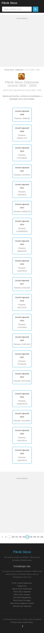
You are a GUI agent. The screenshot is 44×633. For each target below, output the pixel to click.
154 (27, 537)
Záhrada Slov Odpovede (22, 606)
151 (16, 537)
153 (23, 537)
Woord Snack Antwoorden (22, 589)
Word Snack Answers (22, 595)
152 (20, 537)
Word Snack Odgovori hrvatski (22, 603)
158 (41, 537)
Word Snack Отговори (22, 600)
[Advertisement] (22, 44)
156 (34, 537)
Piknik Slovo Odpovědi (22, 592)
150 (13, 537)
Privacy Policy (16, 622)
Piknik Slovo (9, 3)
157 (38, 537)
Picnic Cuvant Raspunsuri (22, 583)
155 (31, 537)
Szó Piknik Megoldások (22, 597)
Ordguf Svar (22, 586)
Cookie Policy (28, 622)
